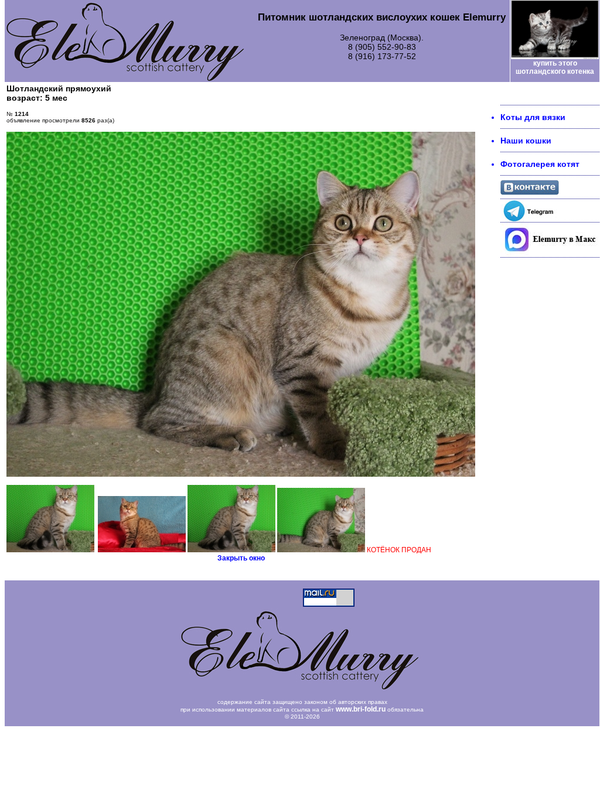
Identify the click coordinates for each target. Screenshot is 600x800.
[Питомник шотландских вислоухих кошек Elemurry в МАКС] (549, 254)
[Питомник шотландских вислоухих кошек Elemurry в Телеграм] (529, 219)
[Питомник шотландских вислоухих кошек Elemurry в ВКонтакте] (529, 192)
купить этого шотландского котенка (555, 67)
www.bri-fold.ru (361, 709)
